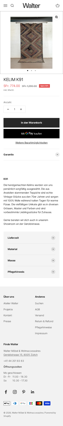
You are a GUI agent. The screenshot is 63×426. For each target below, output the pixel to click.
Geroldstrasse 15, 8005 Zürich (21, 354)
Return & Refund (44, 321)
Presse (7, 321)
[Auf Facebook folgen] (6, 392)
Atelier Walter (11, 303)
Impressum (41, 333)
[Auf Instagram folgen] (14, 392)
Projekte (8, 309)
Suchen (39, 303)
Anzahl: (8, 102)
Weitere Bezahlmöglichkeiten (31, 142)
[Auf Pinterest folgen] (23, 392)
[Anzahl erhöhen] (21, 109)
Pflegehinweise (43, 327)
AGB (37, 309)
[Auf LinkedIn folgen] (32, 392)
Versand (39, 315)
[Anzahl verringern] (8, 109)
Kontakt (8, 315)
